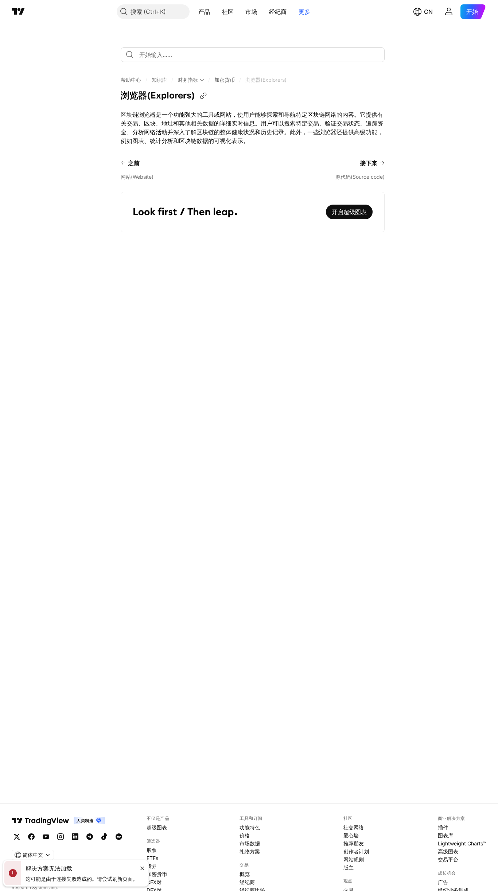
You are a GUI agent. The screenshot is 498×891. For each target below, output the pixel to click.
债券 (152, 866)
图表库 (445, 835)
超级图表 (157, 827)
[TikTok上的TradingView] (104, 837)
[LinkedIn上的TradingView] (75, 837)
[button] (216, 11)
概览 (245, 874)
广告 (443, 882)
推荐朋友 (353, 843)
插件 (443, 827)
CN (428, 11)
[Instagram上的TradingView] (60, 837)
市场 (251, 11)
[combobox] (253, 54)
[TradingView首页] (18, 12)
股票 (152, 850)
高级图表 (448, 851)
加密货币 (157, 874)
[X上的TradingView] (17, 837)
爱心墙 (351, 835)
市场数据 (250, 843)
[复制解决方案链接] (203, 95)
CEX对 (154, 882)
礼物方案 (250, 851)
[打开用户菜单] (448, 11)
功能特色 (250, 827)
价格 (245, 835)
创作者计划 (356, 851)
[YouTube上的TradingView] (46, 837)
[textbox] (256, 55)
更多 (305, 11)
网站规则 (353, 859)
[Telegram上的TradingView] (90, 837)
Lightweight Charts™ (462, 843)
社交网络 (353, 827)
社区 (228, 11)
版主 (348, 867)
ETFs (152, 858)
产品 (204, 11)
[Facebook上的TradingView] (31, 837)
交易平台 (448, 859)
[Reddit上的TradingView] (119, 837)
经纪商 (278, 11)
